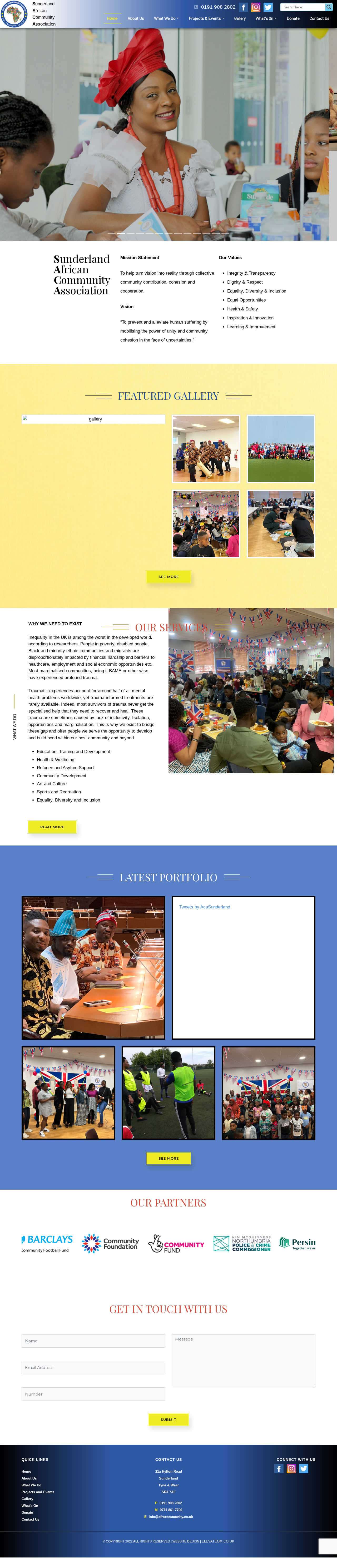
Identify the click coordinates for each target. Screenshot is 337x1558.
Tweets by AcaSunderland (204, 817)
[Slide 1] (112, 144)
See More (168, 487)
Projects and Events (38, 1402)
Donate (293, 18)
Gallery (240, 18)
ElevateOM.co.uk (218, 1451)
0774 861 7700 (171, 1420)
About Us (136, 18)
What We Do (165, 18)
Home (112, 18)
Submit (169, 1329)
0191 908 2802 (171, 1413)
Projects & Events (205, 18)
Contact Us (319, 18)
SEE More (168, 1068)
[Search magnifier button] (329, 7)
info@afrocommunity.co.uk (171, 1427)
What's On (264, 18)
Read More (52, 737)
